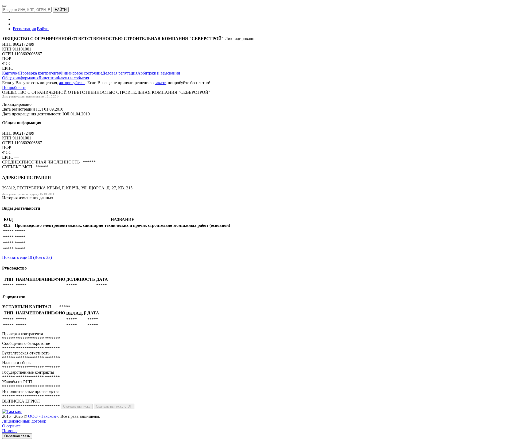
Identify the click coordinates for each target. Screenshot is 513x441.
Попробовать (14, 87)
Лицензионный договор (24, 421)
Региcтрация (24, 28)
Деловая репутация (119, 73)
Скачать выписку (77, 406)
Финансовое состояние (81, 73)
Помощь (9, 430)
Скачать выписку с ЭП (114, 406)
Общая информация (20, 78)
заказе (160, 82)
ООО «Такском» (43, 416)
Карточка (10, 73)
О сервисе (11, 426)
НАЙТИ (61, 10)
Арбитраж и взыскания (158, 73)
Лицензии (47, 78)
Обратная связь (17, 436)
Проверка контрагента (39, 73)
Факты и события (73, 78)
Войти (43, 28)
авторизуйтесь (72, 82)
